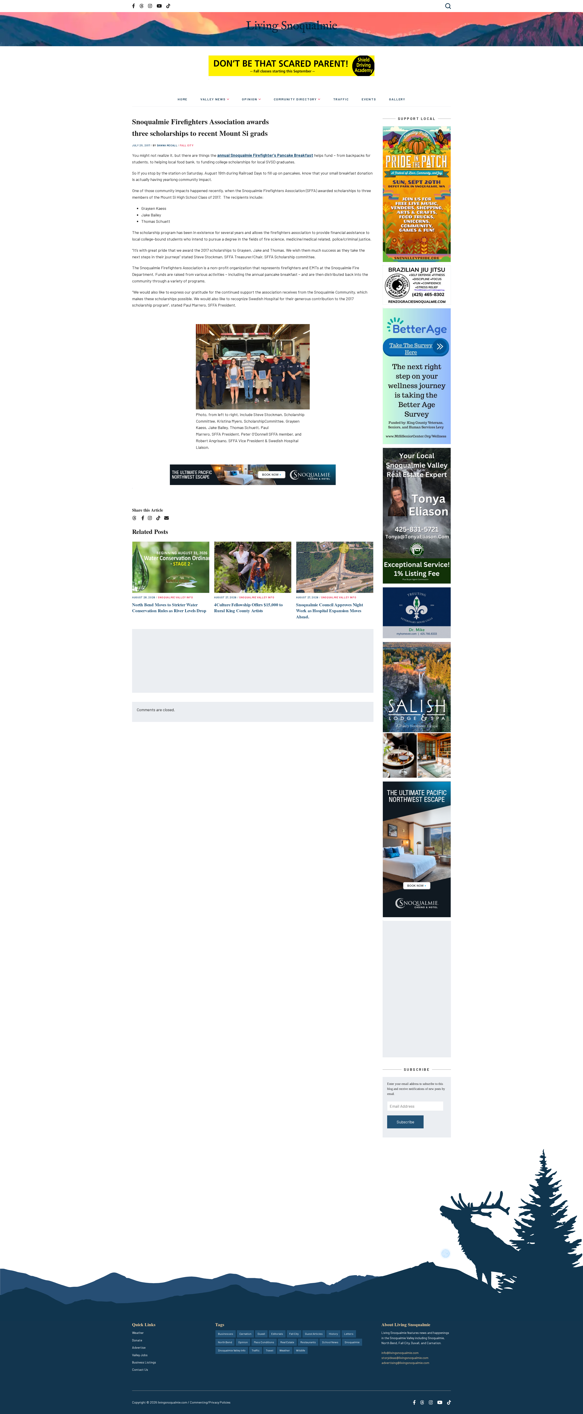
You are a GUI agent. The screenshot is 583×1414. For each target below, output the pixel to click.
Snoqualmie (352, 1342)
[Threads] (136, 518)
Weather (138, 1333)
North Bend (225, 1342)
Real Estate (287, 1342)
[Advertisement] (253, 661)
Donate (137, 1340)
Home (182, 99)
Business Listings (144, 1362)
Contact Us (140, 1369)
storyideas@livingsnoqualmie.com (404, 1358)
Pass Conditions (264, 1342)
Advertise (139, 1347)
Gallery (397, 99)
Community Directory (295, 99)
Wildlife (300, 1350)
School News (330, 1342)
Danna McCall (167, 145)
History (333, 1333)
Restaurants (308, 1342)
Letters (348, 1333)
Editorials (277, 1333)
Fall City (186, 145)
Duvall (261, 1333)
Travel (269, 1350)
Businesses (225, 1333)
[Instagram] (151, 518)
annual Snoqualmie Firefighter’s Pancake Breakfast (265, 155)
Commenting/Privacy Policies (210, 1402)
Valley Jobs (140, 1355)
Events (369, 99)
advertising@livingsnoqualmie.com (405, 1363)
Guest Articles (314, 1333)
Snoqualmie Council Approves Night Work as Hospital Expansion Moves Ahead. (329, 611)
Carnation (245, 1333)
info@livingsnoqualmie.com (400, 1353)
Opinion (249, 99)
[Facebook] (144, 518)
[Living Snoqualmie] (291, 27)
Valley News (213, 99)
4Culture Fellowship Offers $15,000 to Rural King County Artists (248, 608)
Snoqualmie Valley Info (175, 597)
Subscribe (405, 1121)
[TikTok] (160, 518)
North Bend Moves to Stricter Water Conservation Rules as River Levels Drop (169, 608)
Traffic (341, 99)
